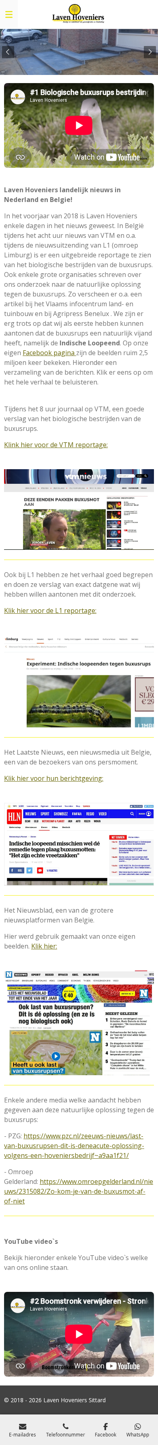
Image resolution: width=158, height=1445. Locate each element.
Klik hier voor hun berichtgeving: (53, 778)
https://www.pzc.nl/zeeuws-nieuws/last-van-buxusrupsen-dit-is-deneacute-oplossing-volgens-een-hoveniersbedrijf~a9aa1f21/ (74, 1145)
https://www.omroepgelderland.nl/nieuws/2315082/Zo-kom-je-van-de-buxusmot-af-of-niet (78, 1191)
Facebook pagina (49, 352)
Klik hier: (44, 946)
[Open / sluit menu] (9, 14)
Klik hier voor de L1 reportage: (50, 610)
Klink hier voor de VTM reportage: (56, 444)
